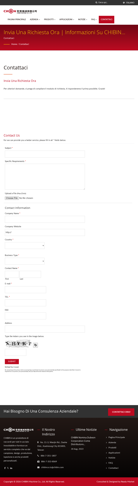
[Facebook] (5, 468)
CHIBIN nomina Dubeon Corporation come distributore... (83, 441)
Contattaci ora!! (121, 412)
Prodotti (49, 20)
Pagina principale (17, 20)
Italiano (130, 3)
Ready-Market (127, 482)
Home (14, 44)
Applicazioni (66, 20)
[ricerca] (96, 2)
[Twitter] (8, 468)
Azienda (34, 20)
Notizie (82, 20)
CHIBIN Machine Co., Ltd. (33, 482)
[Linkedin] (11, 468)
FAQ (93, 20)
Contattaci (106, 20)
